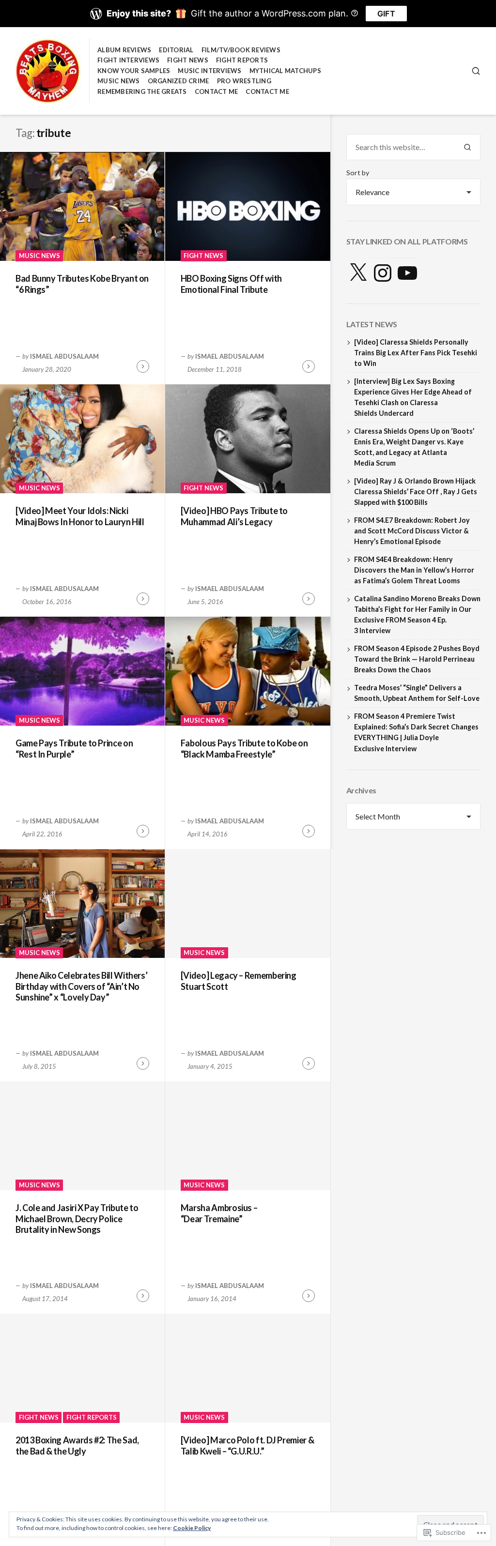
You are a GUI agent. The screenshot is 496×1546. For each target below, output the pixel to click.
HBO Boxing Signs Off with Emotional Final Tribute (231, 284)
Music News (118, 81)
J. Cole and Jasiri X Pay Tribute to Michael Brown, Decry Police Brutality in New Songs (77, 1218)
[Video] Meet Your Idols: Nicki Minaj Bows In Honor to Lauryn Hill (80, 516)
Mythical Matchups (285, 71)
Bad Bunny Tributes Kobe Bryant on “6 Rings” (82, 284)
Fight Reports (242, 60)
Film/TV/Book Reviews (241, 50)
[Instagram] (382, 273)
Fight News (187, 60)
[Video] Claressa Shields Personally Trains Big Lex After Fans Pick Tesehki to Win (415, 352)
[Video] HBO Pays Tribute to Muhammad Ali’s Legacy (234, 516)
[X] (358, 273)
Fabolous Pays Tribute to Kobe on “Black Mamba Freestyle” (244, 748)
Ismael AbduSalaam (64, 356)
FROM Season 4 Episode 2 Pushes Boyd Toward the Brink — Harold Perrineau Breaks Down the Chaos (417, 659)
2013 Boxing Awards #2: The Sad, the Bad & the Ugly (77, 1445)
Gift (386, 13)
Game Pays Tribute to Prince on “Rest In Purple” (74, 748)
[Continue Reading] (143, 366)
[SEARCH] (475, 71)
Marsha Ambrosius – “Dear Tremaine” (219, 1213)
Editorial (176, 50)
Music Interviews (209, 71)
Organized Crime (178, 81)
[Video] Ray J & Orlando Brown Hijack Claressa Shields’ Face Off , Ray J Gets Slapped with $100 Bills (415, 491)
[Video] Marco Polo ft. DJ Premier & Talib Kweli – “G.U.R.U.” (247, 1445)
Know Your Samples (133, 71)
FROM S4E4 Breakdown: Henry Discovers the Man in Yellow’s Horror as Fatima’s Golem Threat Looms (414, 570)
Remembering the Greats (142, 91)
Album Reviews (124, 50)
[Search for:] (400, 147)
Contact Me (216, 91)
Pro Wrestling (244, 81)
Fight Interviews (128, 60)
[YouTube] (407, 273)
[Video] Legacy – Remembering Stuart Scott (238, 981)
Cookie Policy (192, 1527)
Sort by (357, 172)
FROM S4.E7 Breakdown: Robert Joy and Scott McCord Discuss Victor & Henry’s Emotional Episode (412, 531)
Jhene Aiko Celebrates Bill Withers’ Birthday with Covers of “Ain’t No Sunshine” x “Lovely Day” (81, 986)
